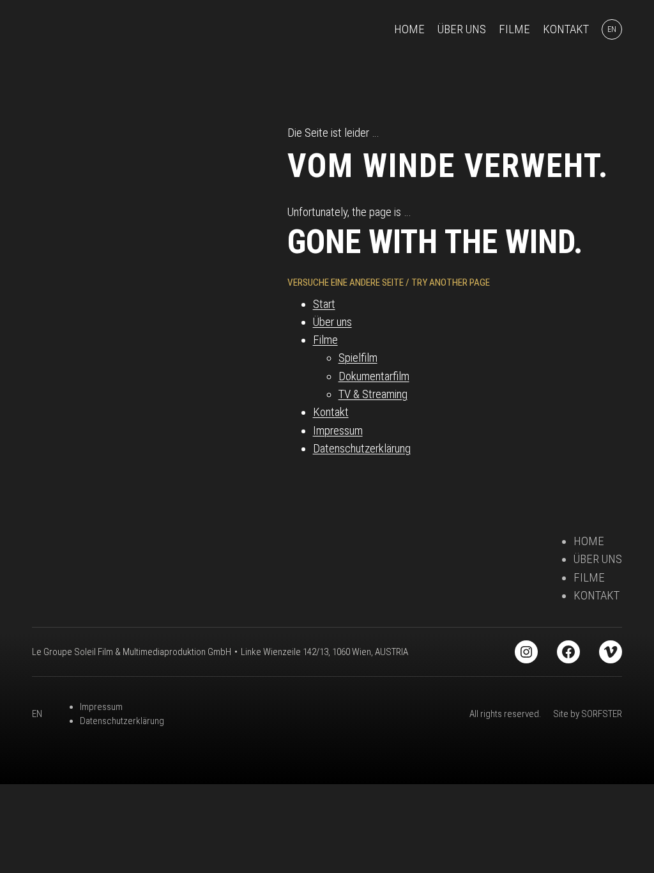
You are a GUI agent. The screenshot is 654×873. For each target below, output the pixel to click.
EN (37, 714)
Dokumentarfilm (373, 376)
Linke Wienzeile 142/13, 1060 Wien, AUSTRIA (324, 652)
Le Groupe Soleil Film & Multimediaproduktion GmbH (131, 652)
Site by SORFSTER (587, 714)
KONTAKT (597, 596)
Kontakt (331, 412)
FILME (589, 578)
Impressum (338, 431)
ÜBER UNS (598, 559)
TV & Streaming (372, 394)
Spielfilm (357, 358)
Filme (325, 340)
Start (324, 304)
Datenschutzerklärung (362, 449)
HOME (589, 541)
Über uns (332, 322)
